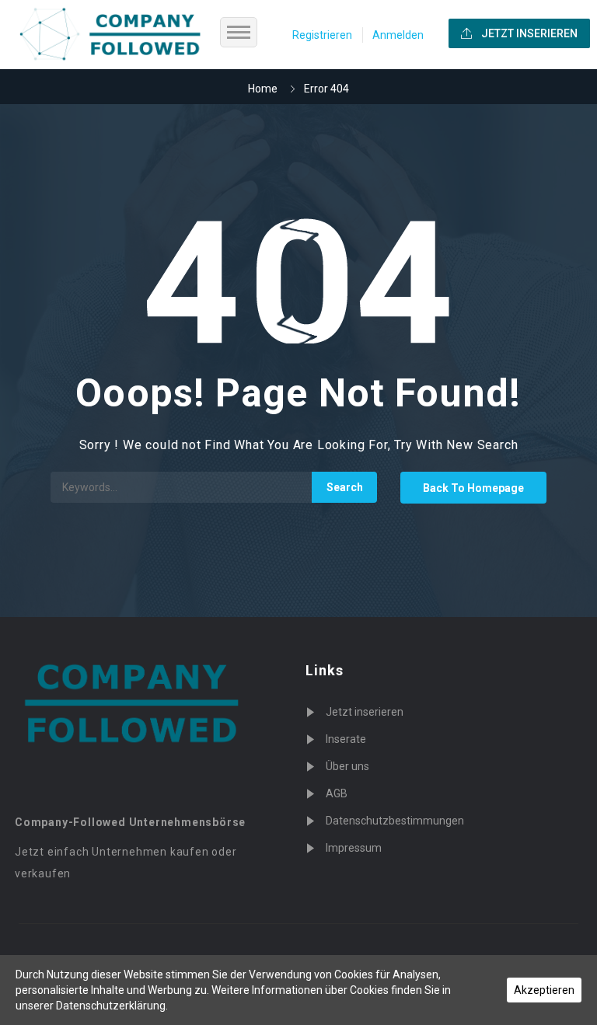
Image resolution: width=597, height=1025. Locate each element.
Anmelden (398, 35)
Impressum (354, 848)
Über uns (347, 766)
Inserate (346, 739)
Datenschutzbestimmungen (395, 820)
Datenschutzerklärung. (112, 1005)
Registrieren (322, 35)
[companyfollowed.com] (120, 34)
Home (263, 88)
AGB (336, 793)
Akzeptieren (544, 990)
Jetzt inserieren (364, 712)
